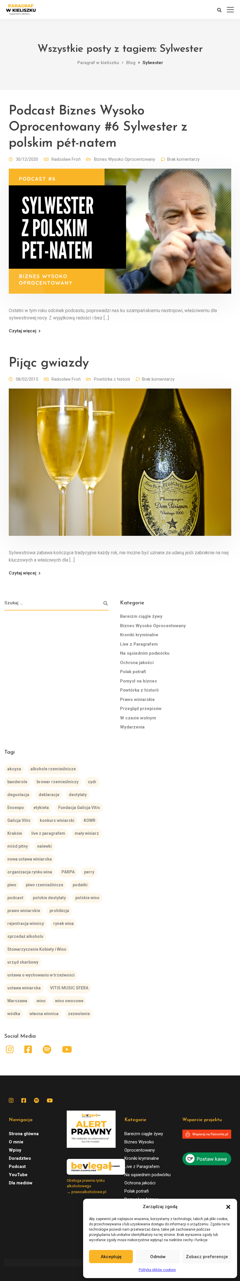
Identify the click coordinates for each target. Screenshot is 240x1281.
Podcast (17, 1166)
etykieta (41, 807)
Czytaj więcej (22, 331)
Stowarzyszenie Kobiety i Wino (36, 949)
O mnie (16, 1142)
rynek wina (63, 923)
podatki (80, 884)
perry (89, 872)
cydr (92, 781)
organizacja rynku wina (29, 872)
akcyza (14, 769)
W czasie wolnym (138, 718)
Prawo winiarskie (137, 699)
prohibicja (59, 910)
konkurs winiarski (57, 820)
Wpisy (15, 1150)
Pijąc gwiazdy (49, 363)
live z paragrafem (48, 833)
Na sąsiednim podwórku (144, 653)
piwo (11, 884)
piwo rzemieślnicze (44, 884)
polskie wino (87, 897)
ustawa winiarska (24, 988)
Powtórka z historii (112, 379)
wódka (13, 1013)
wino (41, 1000)
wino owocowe (69, 1000)
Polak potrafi (133, 671)
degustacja (18, 794)
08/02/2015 (27, 379)
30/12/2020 (27, 159)
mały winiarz (87, 833)
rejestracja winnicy (25, 923)
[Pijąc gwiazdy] (120, 466)
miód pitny (17, 846)
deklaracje (49, 794)
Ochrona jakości (137, 662)
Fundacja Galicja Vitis (79, 807)
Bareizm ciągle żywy (141, 616)
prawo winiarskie (23, 910)
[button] (228, 1207)
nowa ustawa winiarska (29, 859)
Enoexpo (15, 807)
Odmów (158, 1256)
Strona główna (24, 1133)
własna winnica (44, 1013)
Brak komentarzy (183, 159)
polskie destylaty (49, 897)
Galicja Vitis (18, 820)
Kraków (14, 833)
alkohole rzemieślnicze (53, 769)
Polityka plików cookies (157, 1270)
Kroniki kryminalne (139, 634)
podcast (15, 897)
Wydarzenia (132, 727)
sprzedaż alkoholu (25, 936)
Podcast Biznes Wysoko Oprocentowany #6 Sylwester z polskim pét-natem (98, 127)
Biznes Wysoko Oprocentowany (124, 159)
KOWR (89, 820)
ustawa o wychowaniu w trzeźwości (41, 975)
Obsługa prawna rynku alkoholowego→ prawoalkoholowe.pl (86, 1186)
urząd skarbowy (22, 962)
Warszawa (17, 1000)
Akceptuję (111, 1256)
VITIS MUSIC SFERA (69, 988)
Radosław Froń (66, 159)
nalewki (44, 846)
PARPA (68, 872)
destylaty (78, 794)
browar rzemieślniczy (57, 781)
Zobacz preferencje (207, 1256)
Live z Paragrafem (139, 644)
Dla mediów (20, 1183)
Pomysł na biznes (138, 681)
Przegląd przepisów (141, 708)
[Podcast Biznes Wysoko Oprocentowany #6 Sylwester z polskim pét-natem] (120, 235)
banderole (17, 781)
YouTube (18, 1174)
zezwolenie (79, 1013)
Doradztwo (20, 1158)
